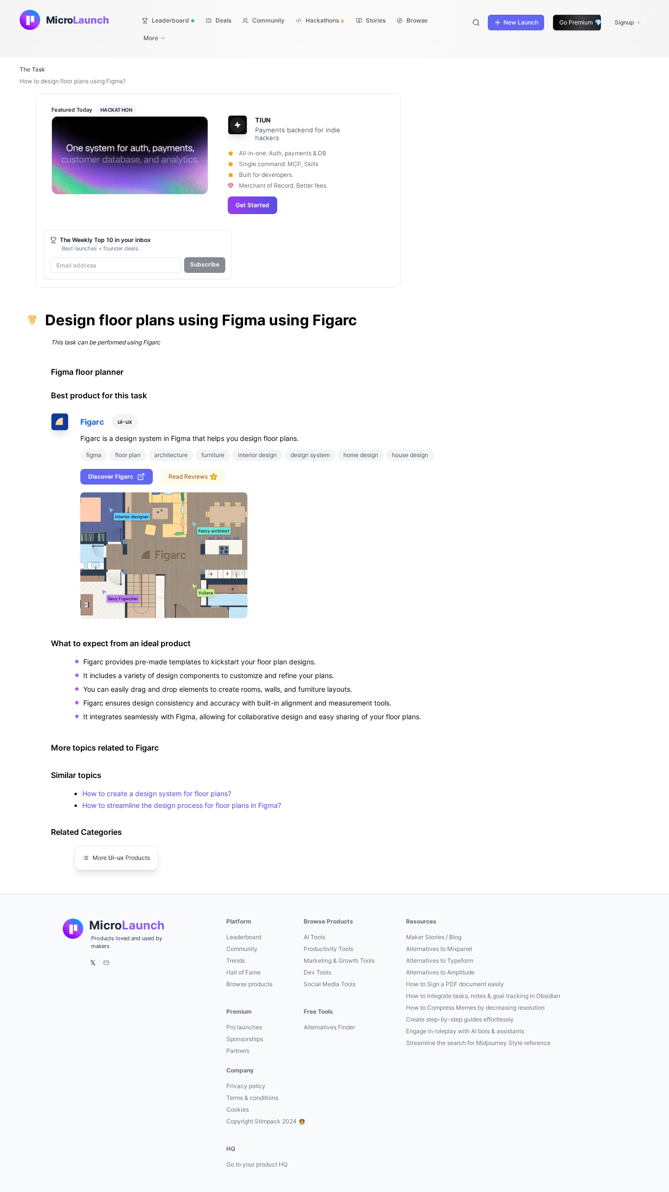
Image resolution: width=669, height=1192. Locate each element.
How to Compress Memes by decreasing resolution (475, 1007)
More (150, 38)
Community (242, 948)
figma (93, 455)
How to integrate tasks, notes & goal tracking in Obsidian (483, 995)
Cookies (237, 1109)
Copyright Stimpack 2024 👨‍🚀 (266, 1121)
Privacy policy (245, 1086)
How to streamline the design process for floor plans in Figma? (181, 805)
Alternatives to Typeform (439, 960)
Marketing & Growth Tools (339, 960)
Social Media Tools (330, 984)
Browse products (249, 984)
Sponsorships (244, 1039)
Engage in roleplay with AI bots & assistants (465, 1031)
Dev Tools (317, 972)
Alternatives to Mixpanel (439, 948)
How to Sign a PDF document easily (455, 984)
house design (410, 455)
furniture (212, 455)
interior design (257, 455)
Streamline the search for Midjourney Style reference (478, 1042)
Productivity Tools (328, 948)
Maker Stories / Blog (433, 937)
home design (360, 455)
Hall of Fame (243, 972)
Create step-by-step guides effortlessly (460, 1019)
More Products (121, 857)
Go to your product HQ (256, 1164)
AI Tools (314, 937)
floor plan (128, 455)
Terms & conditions (252, 1097)
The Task (32, 69)
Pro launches (244, 1027)
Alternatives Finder (329, 1027)
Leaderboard (243, 937)
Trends (235, 960)
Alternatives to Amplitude (440, 972)
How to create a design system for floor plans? (156, 793)
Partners (237, 1050)
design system (310, 455)
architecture (171, 455)
